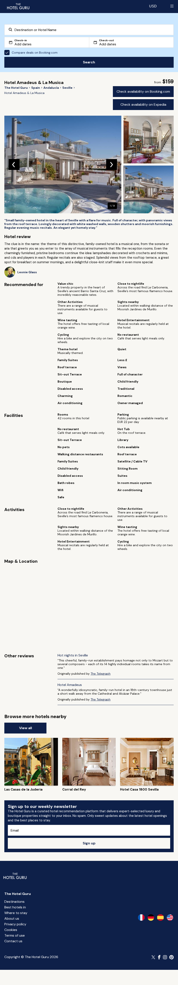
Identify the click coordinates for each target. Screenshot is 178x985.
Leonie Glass (27, 272)
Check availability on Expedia (143, 104)
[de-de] (151, 917)
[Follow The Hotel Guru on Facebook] (159, 957)
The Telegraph (100, 674)
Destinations (14, 901)
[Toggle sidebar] (172, 6)
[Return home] (18, 6)
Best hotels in (15, 907)
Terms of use (14, 935)
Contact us (13, 941)
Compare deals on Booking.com (35, 52)
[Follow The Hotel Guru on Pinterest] (171, 957)
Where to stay (15, 913)
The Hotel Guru (17, 893)
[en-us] (170, 917)
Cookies (10, 929)
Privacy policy (15, 924)
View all (25, 728)
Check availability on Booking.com (143, 91)
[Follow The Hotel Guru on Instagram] (165, 957)
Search (89, 62)
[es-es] (160, 917)
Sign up (89, 843)
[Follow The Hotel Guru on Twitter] (154, 957)
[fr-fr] (141, 917)
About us (11, 918)
